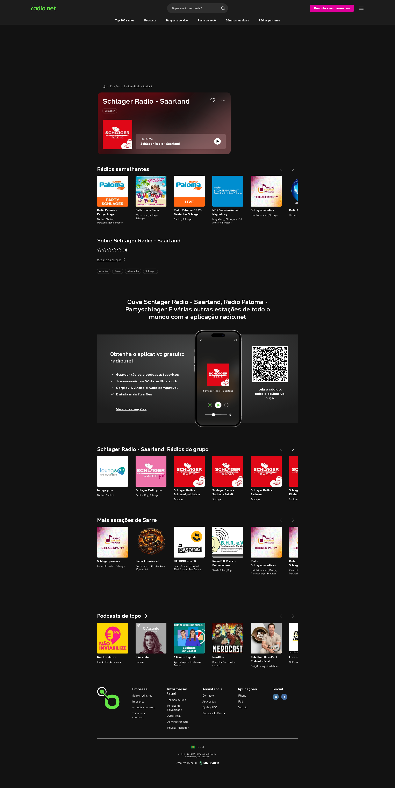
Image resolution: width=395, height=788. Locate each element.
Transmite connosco (138, 715)
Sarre (118, 271)
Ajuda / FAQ (209, 707)
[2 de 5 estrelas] (104, 249)
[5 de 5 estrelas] (119, 249)
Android (242, 707)
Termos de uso (176, 700)
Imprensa (138, 701)
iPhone (242, 695)
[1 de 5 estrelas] (99, 249)
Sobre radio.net (142, 695)
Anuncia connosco (143, 707)
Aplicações (209, 701)
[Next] (293, 167)
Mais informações (131, 409)
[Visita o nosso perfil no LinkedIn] (275, 696)
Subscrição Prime (213, 713)
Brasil (200, 747)
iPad (240, 701)
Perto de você (207, 20)
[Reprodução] (217, 141)
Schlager (110, 111)
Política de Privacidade (174, 707)
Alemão (103, 271)
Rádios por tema (269, 20)
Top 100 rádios (124, 20)
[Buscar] (223, 8)
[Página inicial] (104, 86)
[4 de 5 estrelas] (114, 249)
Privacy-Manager (178, 727)
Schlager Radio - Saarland (160, 144)
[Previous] (281, 167)
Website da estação (109, 260)
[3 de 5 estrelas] (109, 249)
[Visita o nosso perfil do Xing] (284, 696)
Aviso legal (174, 715)
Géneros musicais (237, 20)
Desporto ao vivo (177, 20)
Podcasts (150, 20)
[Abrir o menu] (361, 8)
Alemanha (133, 271)
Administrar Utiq (177, 721)
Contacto (208, 695)
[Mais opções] (223, 100)
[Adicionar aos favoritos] (212, 100)
